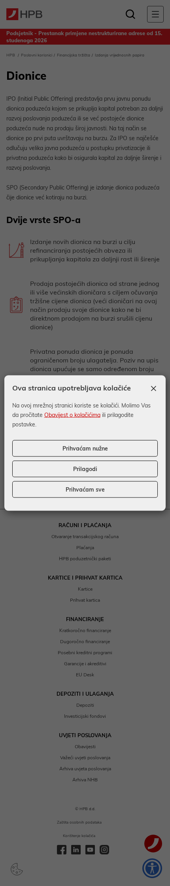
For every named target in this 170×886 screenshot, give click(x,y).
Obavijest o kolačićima (72, 415)
